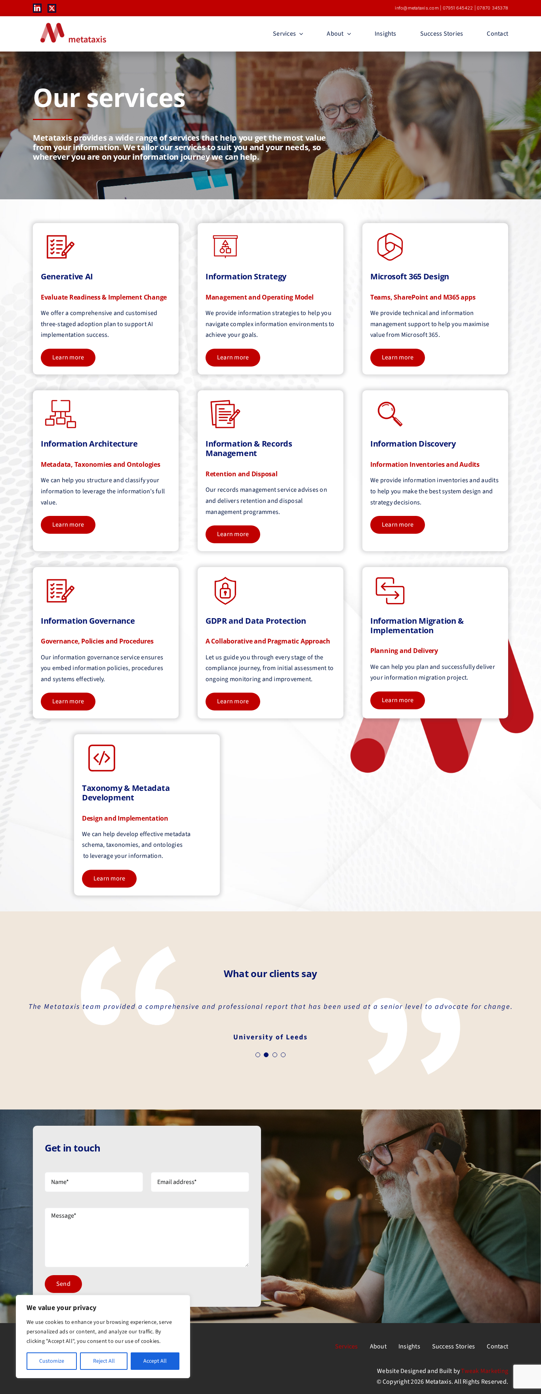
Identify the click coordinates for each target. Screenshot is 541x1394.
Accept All (155, 1361)
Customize (51, 1361)
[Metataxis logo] (72, 23)
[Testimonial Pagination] (257, 1054)
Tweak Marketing (484, 1371)
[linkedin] (37, 8)
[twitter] (52, 8)
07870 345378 (492, 8)
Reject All (104, 1361)
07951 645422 (458, 8)
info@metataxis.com (416, 8)
